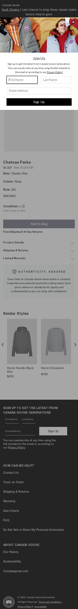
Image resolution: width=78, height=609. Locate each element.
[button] (73, 22)
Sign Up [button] (39, 102)
